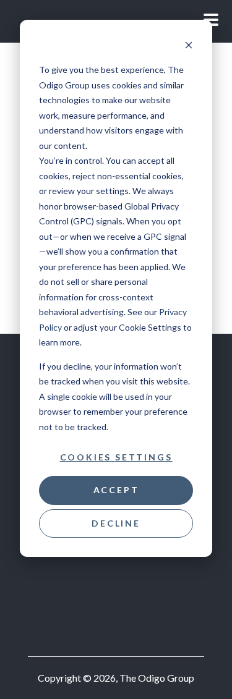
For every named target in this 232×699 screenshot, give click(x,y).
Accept (116, 490)
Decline (116, 523)
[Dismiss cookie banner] (188, 46)
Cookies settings (116, 457)
